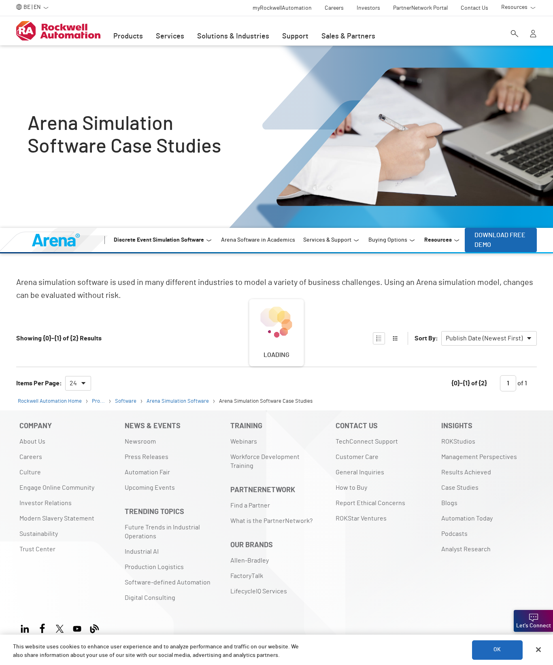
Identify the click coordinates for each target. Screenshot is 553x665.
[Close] (538, 649)
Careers (30, 457)
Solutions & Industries (233, 36)
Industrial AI (142, 551)
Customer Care (357, 457)
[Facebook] (42, 627)
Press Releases (146, 457)
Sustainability (38, 534)
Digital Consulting (150, 598)
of (521, 383)
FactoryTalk (246, 576)
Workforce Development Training (265, 461)
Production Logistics (154, 567)
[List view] (379, 338)
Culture (30, 472)
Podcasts (454, 534)
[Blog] (94, 627)
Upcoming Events (150, 487)
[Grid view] (395, 338)
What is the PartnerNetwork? (271, 521)
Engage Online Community (56, 487)
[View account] (533, 34)
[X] (59, 627)
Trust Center (37, 549)
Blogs (449, 503)
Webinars (243, 441)
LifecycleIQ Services (258, 591)
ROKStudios (458, 441)
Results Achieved (466, 472)
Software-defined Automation (168, 582)
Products (128, 36)
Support (295, 36)
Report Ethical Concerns (370, 503)
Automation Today (467, 518)
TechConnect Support (367, 441)
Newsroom (140, 441)
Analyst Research (466, 549)
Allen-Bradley (249, 560)
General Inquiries (360, 472)
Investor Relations (45, 503)
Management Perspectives (479, 457)
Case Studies (460, 487)
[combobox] (489, 338)
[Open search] (514, 34)
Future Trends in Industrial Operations (162, 532)
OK (497, 649)
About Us (32, 441)
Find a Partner (250, 505)
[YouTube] (77, 627)
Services (170, 36)
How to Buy (351, 487)
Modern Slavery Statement (56, 518)
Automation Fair (147, 472)
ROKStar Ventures (361, 518)
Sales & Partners (348, 36)
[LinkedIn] (26, 627)
